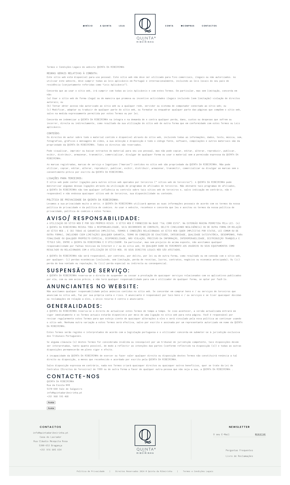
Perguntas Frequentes (239, 450)
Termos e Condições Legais (198, 471)
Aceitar (51, 402)
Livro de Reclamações (239, 456)
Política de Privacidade (91, 471)
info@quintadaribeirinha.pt (50, 432)
